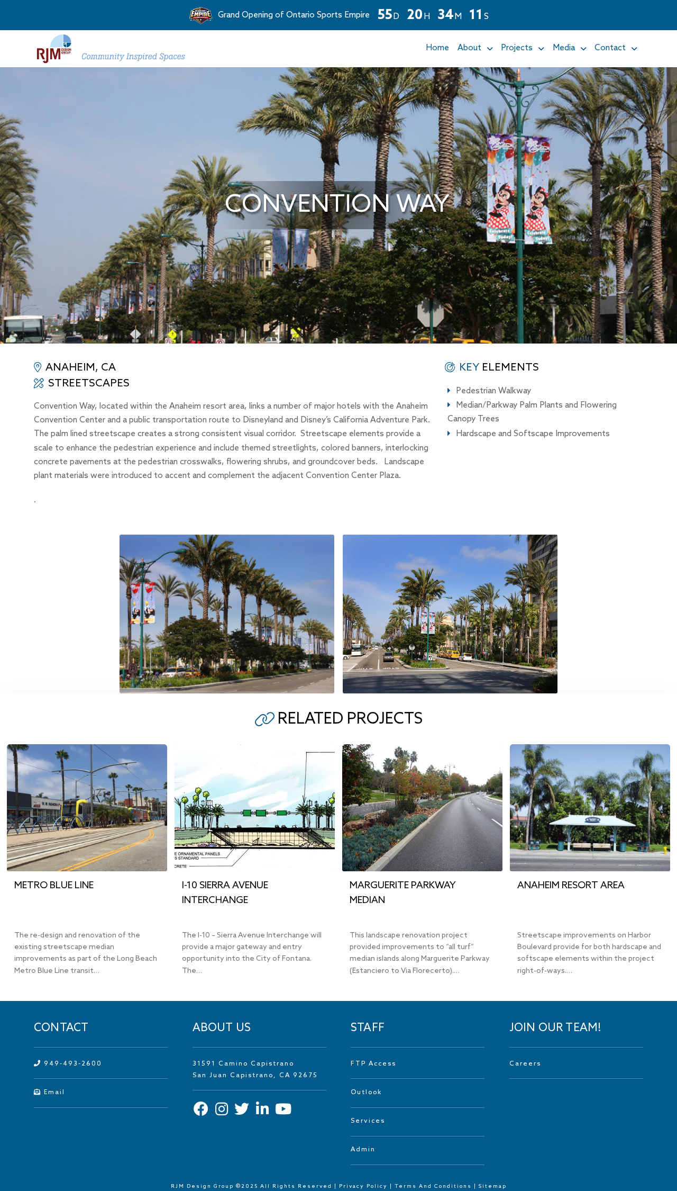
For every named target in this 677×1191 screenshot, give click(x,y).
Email (53, 1092)
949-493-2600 (71, 1064)
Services (368, 1121)
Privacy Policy (363, 1186)
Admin (363, 1149)
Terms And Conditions (434, 1186)
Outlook (366, 1092)
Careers (525, 1064)
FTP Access (373, 1064)
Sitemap (493, 1186)
